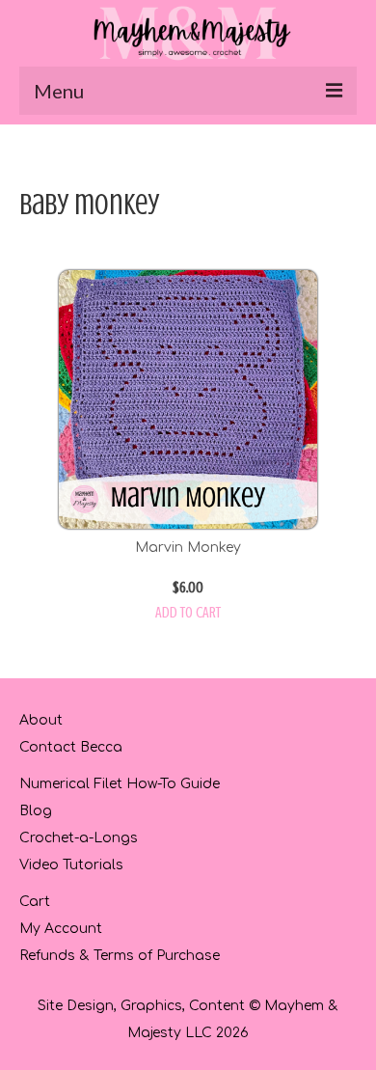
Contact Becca (70, 747)
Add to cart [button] (188, 612)
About (41, 720)
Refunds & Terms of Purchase (119, 955)
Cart (34, 901)
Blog (35, 811)
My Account (60, 928)
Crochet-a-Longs (78, 838)
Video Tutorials (71, 865)
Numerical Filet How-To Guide (119, 784)
